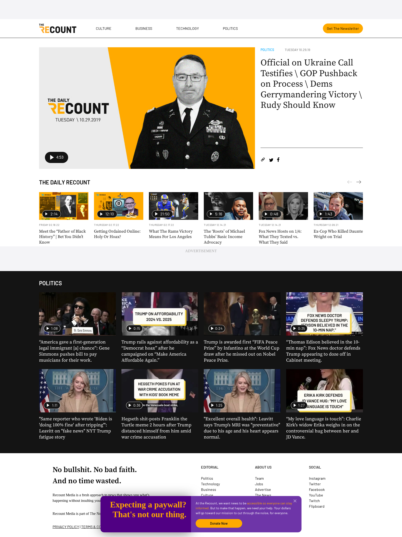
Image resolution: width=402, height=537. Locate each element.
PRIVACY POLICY (66, 526)
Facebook (317, 489)
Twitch (314, 500)
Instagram (317, 478)
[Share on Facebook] (278, 160)
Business (143, 28)
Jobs (259, 484)
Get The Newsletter (343, 28)
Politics (230, 28)
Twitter (315, 484)
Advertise (263, 489)
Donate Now (219, 523)
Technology (187, 28)
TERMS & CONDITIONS (99, 526)
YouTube (316, 495)
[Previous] (359, 183)
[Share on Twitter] (271, 160)
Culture (103, 28)
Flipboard (317, 506)
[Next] (349, 183)
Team (259, 478)
